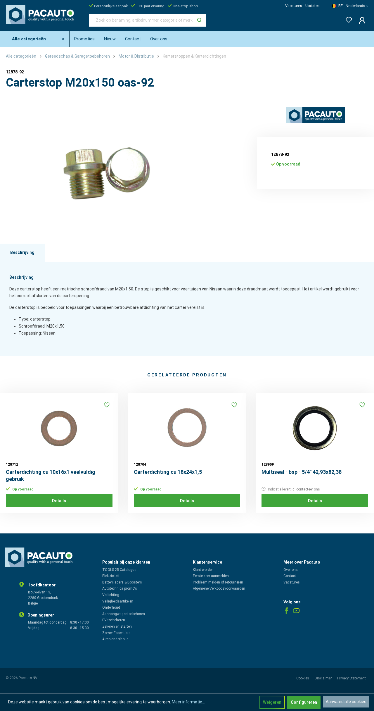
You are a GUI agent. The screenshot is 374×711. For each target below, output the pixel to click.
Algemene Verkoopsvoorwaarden (219, 588)
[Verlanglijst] (347, 19)
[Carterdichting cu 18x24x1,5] (187, 428)
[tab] (22, 253)
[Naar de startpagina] (41, 19)
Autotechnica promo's (119, 588)
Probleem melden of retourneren (218, 582)
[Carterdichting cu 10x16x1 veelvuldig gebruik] (59, 428)
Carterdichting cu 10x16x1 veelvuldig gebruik (50, 475)
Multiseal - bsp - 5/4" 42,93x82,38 (302, 472)
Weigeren (272, 702)
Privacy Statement (351, 678)
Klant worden (203, 570)
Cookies (303, 678)
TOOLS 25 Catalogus (119, 570)
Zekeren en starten (117, 626)
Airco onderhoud (115, 639)
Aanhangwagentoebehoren (123, 614)
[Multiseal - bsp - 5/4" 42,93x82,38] (315, 428)
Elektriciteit (111, 576)
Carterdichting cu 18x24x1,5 (168, 472)
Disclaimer (324, 678)
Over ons (290, 570)
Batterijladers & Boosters (122, 582)
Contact (289, 576)
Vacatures (293, 6)
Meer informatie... (188, 702)
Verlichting (110, 595)
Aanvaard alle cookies (346, 701)
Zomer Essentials (116, 633)
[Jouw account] (360, 20)
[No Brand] (315, 115)
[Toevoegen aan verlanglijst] (106, 405)
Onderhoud (111, 607)
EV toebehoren (113, 620)
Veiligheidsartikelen (117, 601)
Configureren (304, 702)
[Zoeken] (199, 20)
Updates (312, 6)
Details (59, 500)
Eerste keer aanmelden (211, 576)
